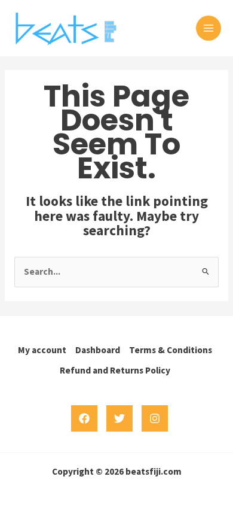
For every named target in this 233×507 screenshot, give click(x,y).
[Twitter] (119, 418)
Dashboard (97, 350)
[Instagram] (155, 418)
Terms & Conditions (170, 350)
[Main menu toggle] (208, 28)
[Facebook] (84, 418)
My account (42, 350)
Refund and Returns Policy (115, 370)
